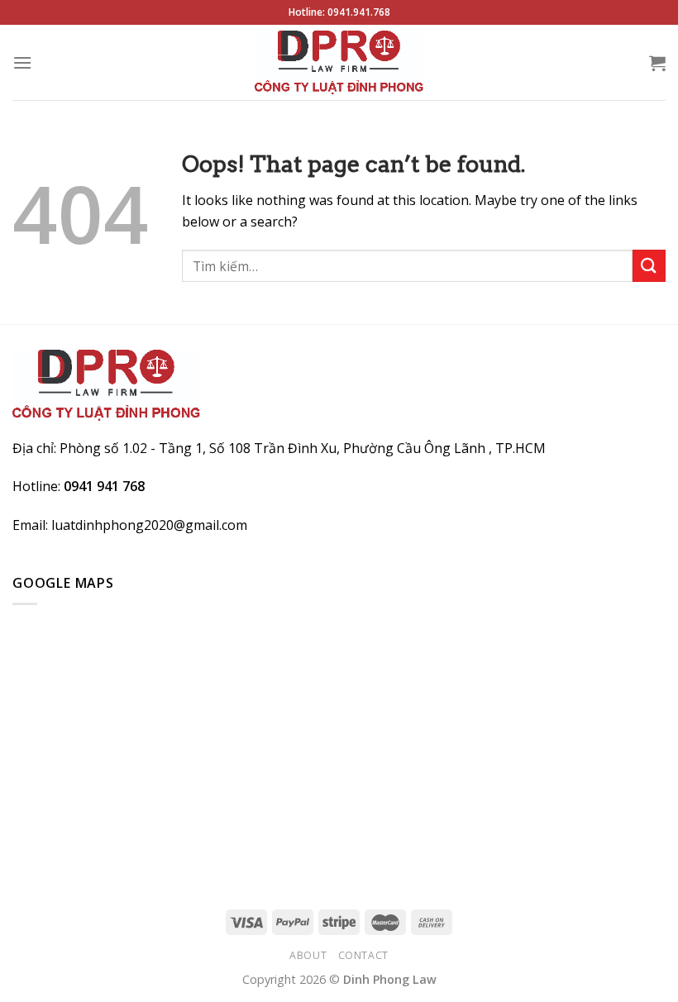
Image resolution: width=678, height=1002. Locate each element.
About (308, 955)
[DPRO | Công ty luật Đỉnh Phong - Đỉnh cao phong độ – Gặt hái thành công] (339, 62)
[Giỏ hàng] (657, 63)
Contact (363, 955)
